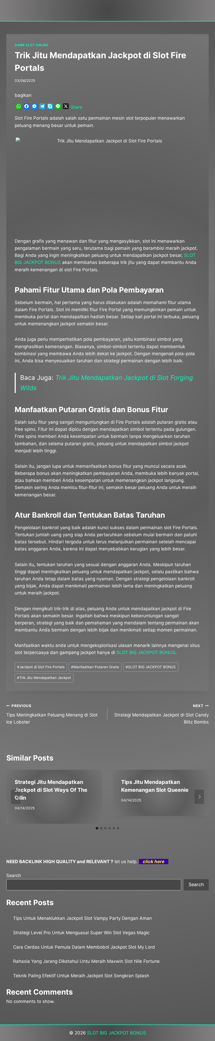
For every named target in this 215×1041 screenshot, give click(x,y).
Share (76, 107)
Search (13, 875)
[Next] (199, 797)
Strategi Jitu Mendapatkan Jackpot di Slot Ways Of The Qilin (51, 790)
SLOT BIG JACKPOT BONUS (151, 667)
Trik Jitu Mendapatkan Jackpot (44, 678)
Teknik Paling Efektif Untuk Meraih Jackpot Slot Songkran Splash (81, 975)
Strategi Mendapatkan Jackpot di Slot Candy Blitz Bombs (161, 714)
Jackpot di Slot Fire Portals (40, 667)
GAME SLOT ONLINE (31, 45)
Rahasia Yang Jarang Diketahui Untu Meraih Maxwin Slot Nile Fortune (86, 961)
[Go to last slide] (15, 797)
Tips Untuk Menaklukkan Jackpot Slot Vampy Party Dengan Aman (82, 918)
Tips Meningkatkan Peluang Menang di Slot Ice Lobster (52, 714)
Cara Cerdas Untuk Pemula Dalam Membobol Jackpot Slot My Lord (84, 947)
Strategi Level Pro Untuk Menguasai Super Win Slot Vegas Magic (81, 932)
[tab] (97, 828)
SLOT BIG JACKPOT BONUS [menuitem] (145, 652)
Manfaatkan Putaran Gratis (95, 667)
